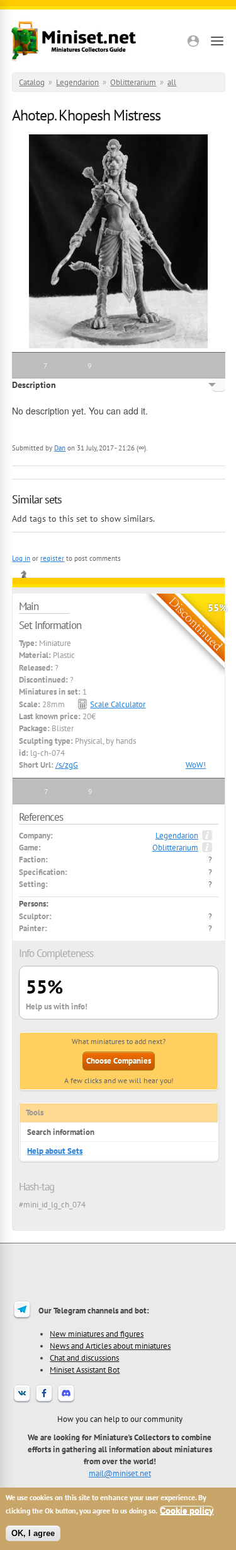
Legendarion (77, 82)
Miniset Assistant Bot (85, 1370)
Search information (60, 1132)
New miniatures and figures (96, 1334)
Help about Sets (54, 1151)
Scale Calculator (117, 704)
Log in (21, 558)
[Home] (74, 41)
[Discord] (66, 1401)
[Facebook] (44, 1401)
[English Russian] (218, 385)
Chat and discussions (84, 1358)
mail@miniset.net (120, 1473)
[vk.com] (22, 1401)
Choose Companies (118, 1060)
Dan (59, 447)
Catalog (32, 82)
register (52, 558)
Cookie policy (186, 1510)
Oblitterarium (133, 82)
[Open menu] (217, 41)
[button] (193, 41)
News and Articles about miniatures (110, 1346)
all (171, 82)
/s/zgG (66, 765)
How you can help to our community (120, 1419)
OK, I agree (33, 1533)
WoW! (196, 765)
